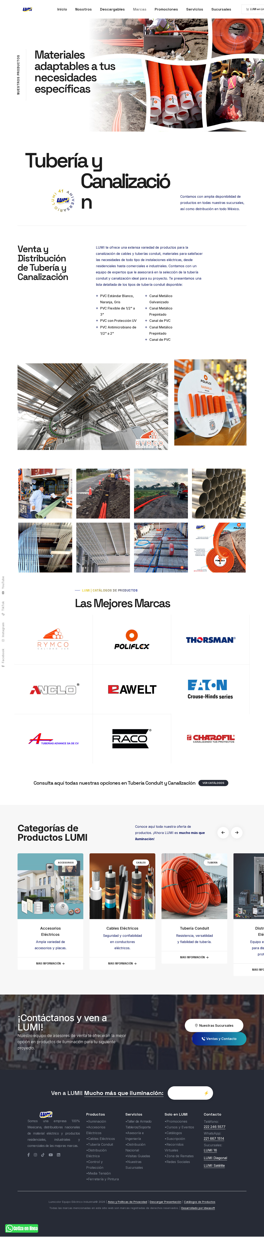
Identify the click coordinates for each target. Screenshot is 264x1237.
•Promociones (176, 1121)
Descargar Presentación (165, 1201)
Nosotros (83, 9)
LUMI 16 (210, 1150)
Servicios (194, 9)
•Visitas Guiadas (137, 1156)
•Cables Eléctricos (100, 1139)
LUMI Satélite (214, 1165)
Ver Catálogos (213, 782)
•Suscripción (175, 1139)
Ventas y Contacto (221, 1039)
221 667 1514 (214, 1138)
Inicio (62, 9)
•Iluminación (96, 1121)
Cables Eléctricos (50, 928)
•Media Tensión (98, 1173)
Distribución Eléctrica (194, 931)
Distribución (209, 862)
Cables (69, 862)
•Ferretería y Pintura (102, 1179)
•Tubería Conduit (99, 1144)
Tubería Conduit (122, 928)
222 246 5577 (214, 1127)
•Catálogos (173, 1133)
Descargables (112, 9)
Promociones (166, 9)
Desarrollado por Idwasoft (198, 1208)
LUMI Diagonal (215, 1158)
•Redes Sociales (177, 1162)
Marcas (139, 9)
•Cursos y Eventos (179, 1127)
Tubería (140, 862)
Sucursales (221, 9)
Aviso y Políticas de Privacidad (127, 1201)
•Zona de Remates (179, 1156)
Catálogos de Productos (199, 1201)
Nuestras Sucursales (216, 1025)
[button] (223, 832)
